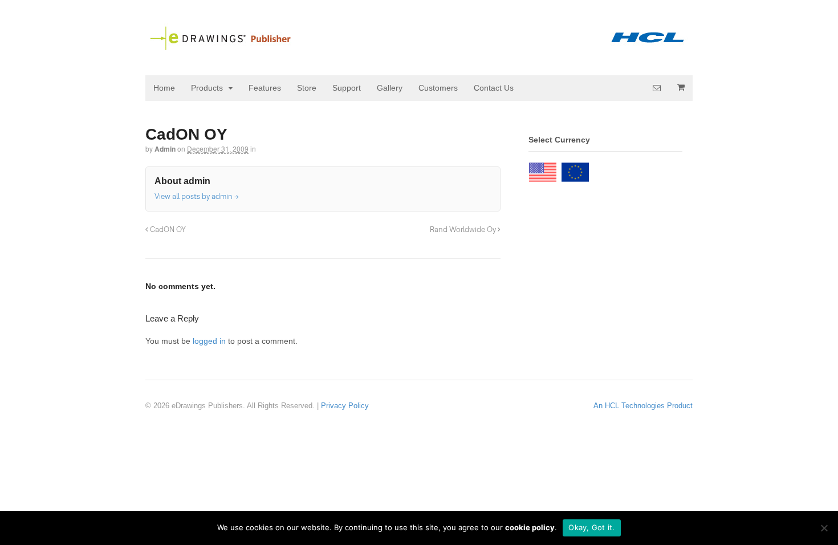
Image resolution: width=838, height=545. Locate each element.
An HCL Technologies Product (643, 405)
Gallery (389, 87)
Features (265, 87)
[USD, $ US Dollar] (542, 169)
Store (306, 87)
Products (207, 87)
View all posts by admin (196, 196)
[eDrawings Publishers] (419, 46)
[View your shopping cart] (681, 87)
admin (165, 149)
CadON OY (167, 229)
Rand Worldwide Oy (464, 229)
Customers (438, 87)
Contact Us (494, 87)
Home (164, 87)
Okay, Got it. (591, 527)
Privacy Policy (345, 405)
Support (346, 87)
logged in (209, 340)
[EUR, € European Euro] (575, 169)
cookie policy (530, 527)
